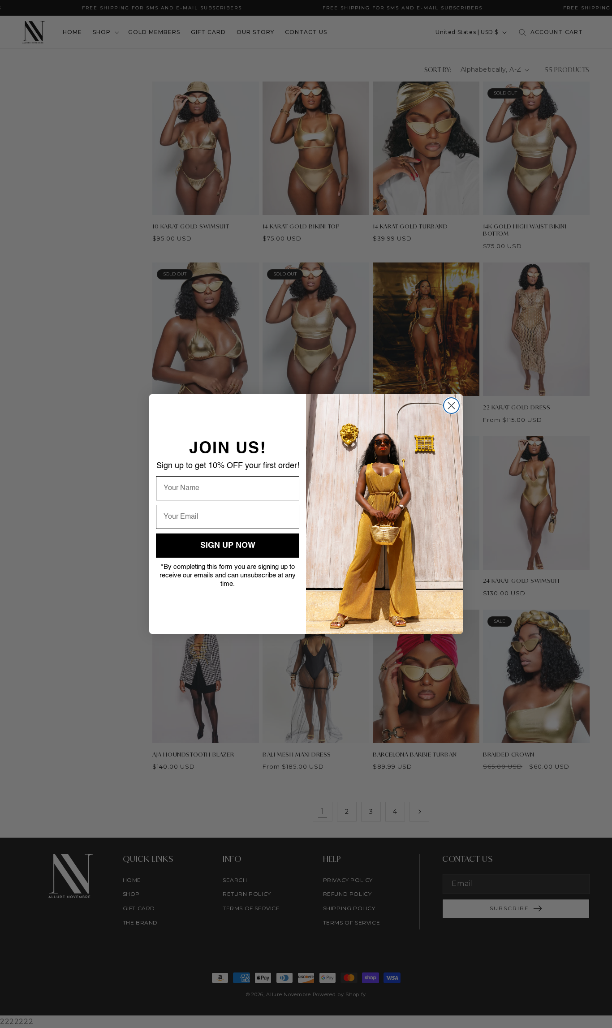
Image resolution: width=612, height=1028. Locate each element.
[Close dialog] (451, 405)
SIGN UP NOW (227, 546)
